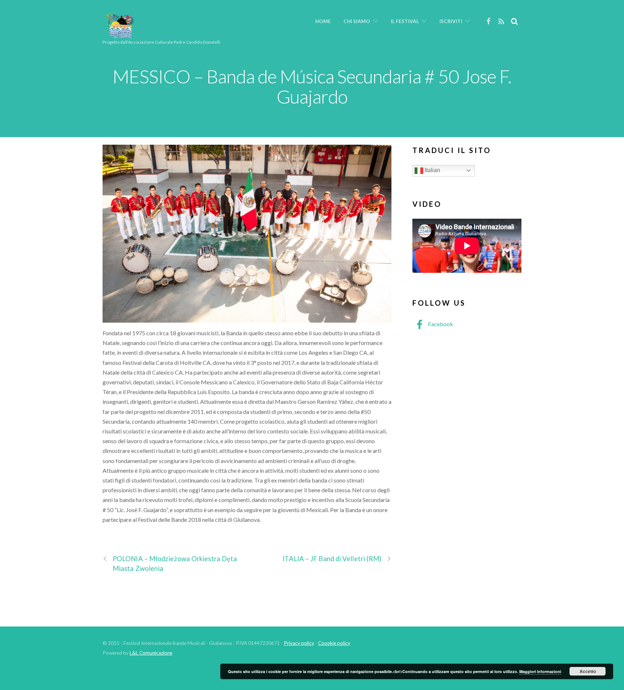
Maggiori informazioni (540, 671)
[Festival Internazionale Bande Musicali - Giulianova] (120, 35)
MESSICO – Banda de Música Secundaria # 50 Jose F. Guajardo (312, 86)
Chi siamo (356, 21)
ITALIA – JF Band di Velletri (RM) (331, 559)
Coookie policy (334, 643)
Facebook (440, 323)
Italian (431, 170)
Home (323, 21)
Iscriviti (450, 21)
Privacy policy (299, 643)
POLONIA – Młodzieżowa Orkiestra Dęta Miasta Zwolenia (175, 563)
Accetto (588, 671)
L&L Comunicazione (151, 653)
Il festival (405, 21)
